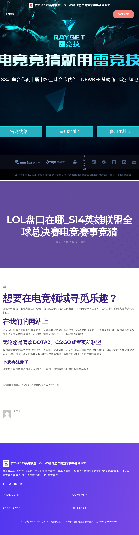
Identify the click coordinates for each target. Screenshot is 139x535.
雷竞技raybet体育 (50, 384)
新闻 (83, 242)
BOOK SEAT (123, 14)
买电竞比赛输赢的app (13, 384)
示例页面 (9, 14)
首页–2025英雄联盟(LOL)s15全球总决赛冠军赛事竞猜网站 (72, 5)
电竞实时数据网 (32, 384)
